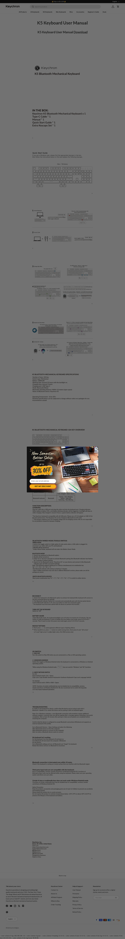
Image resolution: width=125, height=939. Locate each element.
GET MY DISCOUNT (43, 486)
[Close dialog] (96, 448)
